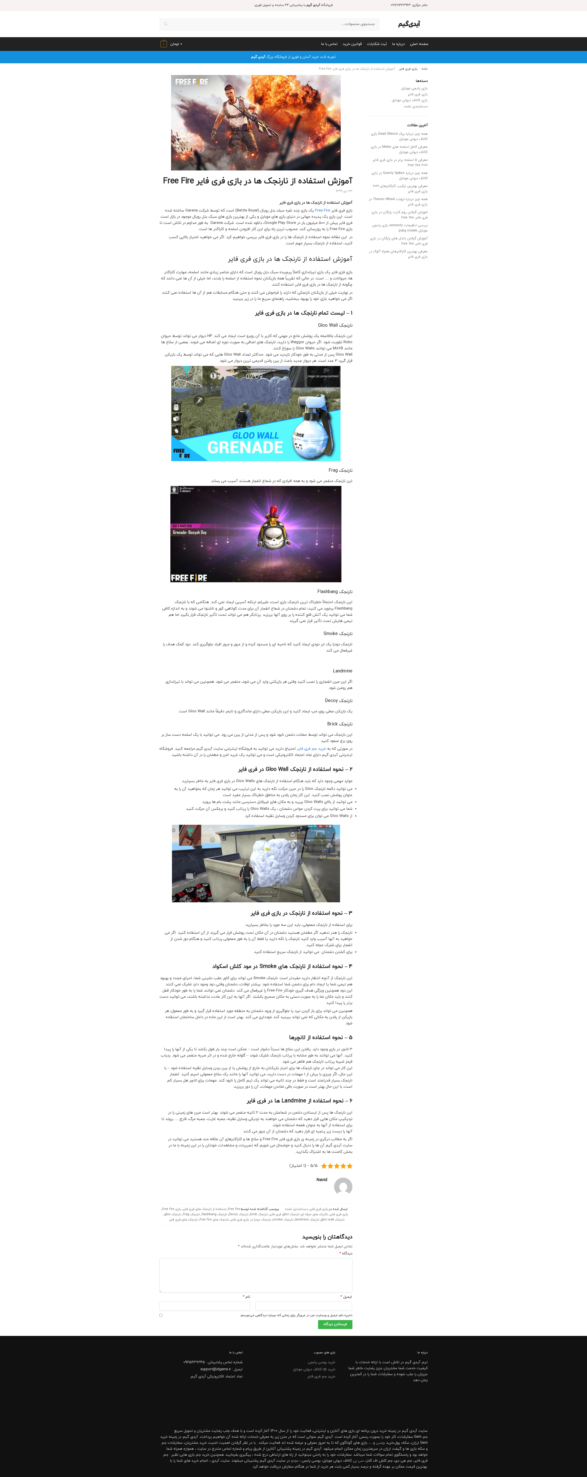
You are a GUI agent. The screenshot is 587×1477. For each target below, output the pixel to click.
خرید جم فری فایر (311, 749)
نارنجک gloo (172, 1214)
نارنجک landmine (307, 1220)
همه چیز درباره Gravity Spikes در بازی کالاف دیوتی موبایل (399, 176)
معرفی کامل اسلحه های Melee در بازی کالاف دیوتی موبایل (399, 150)
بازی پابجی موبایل (414, 88)
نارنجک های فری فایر (183, 1220)
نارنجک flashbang (214, 1214)
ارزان (415, 1442)
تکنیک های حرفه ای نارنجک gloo (305, 1214)
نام (246, 1296)
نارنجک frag (191, 1214)
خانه (424, 69)
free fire (234, 1209)
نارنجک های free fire (214, 1220)
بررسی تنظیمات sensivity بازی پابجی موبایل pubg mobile (400, 228)
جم (198, 1454)
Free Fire (322, 210)
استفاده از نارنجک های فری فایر (204, 1209)
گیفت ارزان (392, 1448)
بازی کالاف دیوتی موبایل (410, 100)
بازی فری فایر (408, 69)
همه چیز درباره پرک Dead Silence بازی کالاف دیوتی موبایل (399, 136)
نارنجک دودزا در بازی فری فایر (250, 1220)
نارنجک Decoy (239, 1214)
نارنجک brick (259, 1214)
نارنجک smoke (283, 1220)
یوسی (380, 1442)
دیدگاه (345, 1253)
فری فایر (275, 1214)
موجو (294, 1460)
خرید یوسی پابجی (321, 1362)
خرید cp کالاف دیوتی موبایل (314, 1369)
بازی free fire (171, 1209)
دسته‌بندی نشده (296, 1209)
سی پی (358, 1460)
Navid (322, 1180)
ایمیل (346, 1296)
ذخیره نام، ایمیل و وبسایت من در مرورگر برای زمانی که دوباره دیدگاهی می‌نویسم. (296, 1315)
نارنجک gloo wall (333, 1220)
